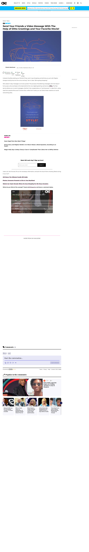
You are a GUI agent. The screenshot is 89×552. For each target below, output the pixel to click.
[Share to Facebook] (8, 72)
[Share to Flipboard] (18, 72)
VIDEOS (47, 3)
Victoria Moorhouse (10, 67)
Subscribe (69, 3)
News (8, 20)
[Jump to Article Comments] (3, 72)
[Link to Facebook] (74, 3)
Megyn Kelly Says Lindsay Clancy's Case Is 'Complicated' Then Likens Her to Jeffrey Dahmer (31, 149)
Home (4, 20)
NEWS (23, 3)
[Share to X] (13, 72)
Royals (34, 3)
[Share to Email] (22, 72)
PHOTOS (40, 3)
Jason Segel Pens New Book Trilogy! (14, 141)
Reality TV (17, 3)
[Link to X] (81, 3)
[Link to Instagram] (77, 3)
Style (28, 3)
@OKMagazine (31, 187)
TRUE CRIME (54, 3)
